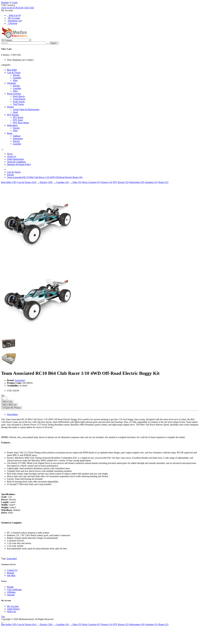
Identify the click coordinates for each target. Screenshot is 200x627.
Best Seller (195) (9, 182)
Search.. (54, 43)
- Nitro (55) (75, 182)
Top (3, 616)
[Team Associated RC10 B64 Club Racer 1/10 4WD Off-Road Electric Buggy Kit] (37, 258)
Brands (10, 587)
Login (14, 2)
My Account (13, 18)
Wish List (11, 611)
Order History (13, 609)
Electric (10, 174)
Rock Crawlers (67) (91, 182)
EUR (18, 7)
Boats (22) (163, 182)
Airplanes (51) (151, 182)
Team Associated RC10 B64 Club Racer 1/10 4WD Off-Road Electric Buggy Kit (44, 177)
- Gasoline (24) (61, 182)
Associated (20, 380)
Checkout (12, 23)
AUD (6, 7)
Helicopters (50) (136, 182)
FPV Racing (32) (121, 182)
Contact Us (12, 570)
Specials (11, 595)
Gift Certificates (14, 589)
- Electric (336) (45, 182)
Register (5, 2)
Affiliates (11, 592)
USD (29, 7)
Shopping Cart (14, 20)
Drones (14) (106, 182)
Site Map (11, 575)
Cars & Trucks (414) (26, 182)
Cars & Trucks (13, 172)
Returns (10, 573)
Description (12, 414)
